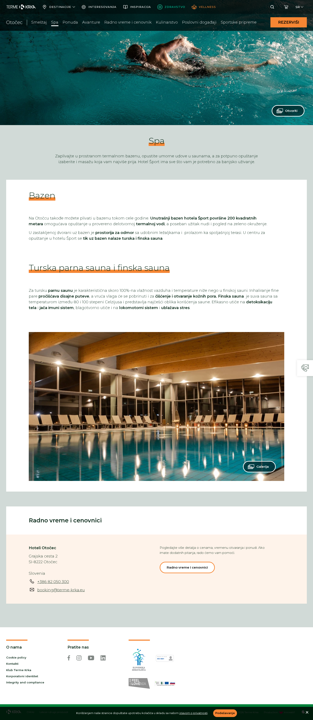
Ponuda (70, 22)
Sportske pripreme (239, 22)
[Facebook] (68, 657)
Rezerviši (288, 22)
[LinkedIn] (103, 657)
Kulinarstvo (167, 22)
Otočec (14, 22)
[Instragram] (79, 657)
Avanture (91, 22)
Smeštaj (39, 22)
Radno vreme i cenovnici (187, 567)
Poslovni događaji (199, 22)
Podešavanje (225, 713)
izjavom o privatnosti (193, 713)
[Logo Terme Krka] (21, 7)
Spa (54, 22)
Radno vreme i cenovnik (128, 22)
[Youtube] (91, 658)
